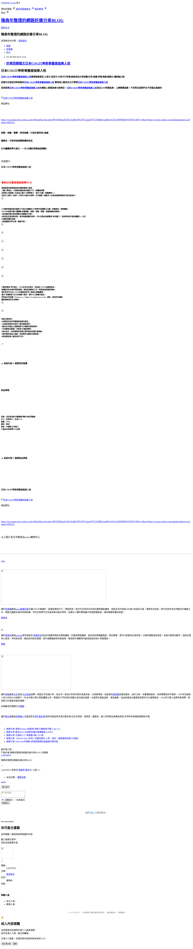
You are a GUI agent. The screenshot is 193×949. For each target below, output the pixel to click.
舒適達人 (20, 716)
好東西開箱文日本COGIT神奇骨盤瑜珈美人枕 (38, 63)
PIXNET (77, 912)
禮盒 (22, 706)
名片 (8, 52)
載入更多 (5, 787)
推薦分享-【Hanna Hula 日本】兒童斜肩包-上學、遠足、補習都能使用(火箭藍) (42, 738)
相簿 (8, 46)
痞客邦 (21, 770)
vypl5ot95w (6, 755)
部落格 (9, 49)
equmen (19, 635)
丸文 (16, 694)
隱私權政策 (111, 912)
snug (3, 561)
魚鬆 (3, 644)
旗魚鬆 (116, 694)
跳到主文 (5, 28)
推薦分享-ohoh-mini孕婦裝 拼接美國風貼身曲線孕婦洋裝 (32, 741)
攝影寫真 (21, 777)
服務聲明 (121, 912)
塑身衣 (4, 618)
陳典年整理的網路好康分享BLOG (32, 20)
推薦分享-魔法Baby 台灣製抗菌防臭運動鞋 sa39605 (29, 732)
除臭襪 (8, 609)
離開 (15, 944)
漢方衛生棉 (40, 716)
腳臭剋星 (24, 609)
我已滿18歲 (6, 944)
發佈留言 (5, 803)
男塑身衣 (37, 635)
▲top (3, 782)
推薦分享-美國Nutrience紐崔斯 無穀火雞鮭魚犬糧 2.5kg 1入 (33, 729)
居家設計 (22, 41)
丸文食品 (27, 694)
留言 (27, 770)
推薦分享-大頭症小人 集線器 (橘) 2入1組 (24, 735)
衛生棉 (8, 716)
